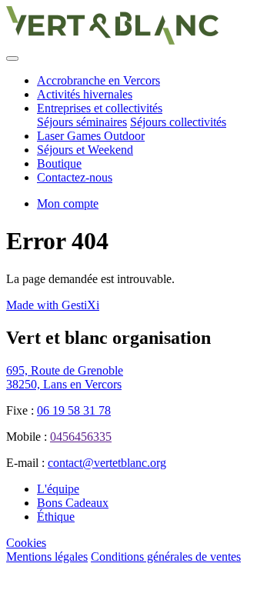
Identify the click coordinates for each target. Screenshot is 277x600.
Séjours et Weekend (85, 149)
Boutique (59, 163)
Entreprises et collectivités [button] (99, 108)
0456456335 (81, 436)
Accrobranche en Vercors (98, 80)
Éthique (56, 516)
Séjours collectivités (178, 121)
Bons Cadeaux (72, 502)
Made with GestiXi (52, 305)
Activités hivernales (84, 94)
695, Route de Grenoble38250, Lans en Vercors (64, 377)
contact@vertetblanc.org (107, 462)
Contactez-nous (74, 177)
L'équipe (58, 488)
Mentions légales (47, 556)
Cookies (26, 542)
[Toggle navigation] (12, 58)
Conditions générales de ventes (166, 556)
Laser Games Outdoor (91, 135)
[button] (67, 203)
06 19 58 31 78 (74, 410)
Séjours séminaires (82, 121)
